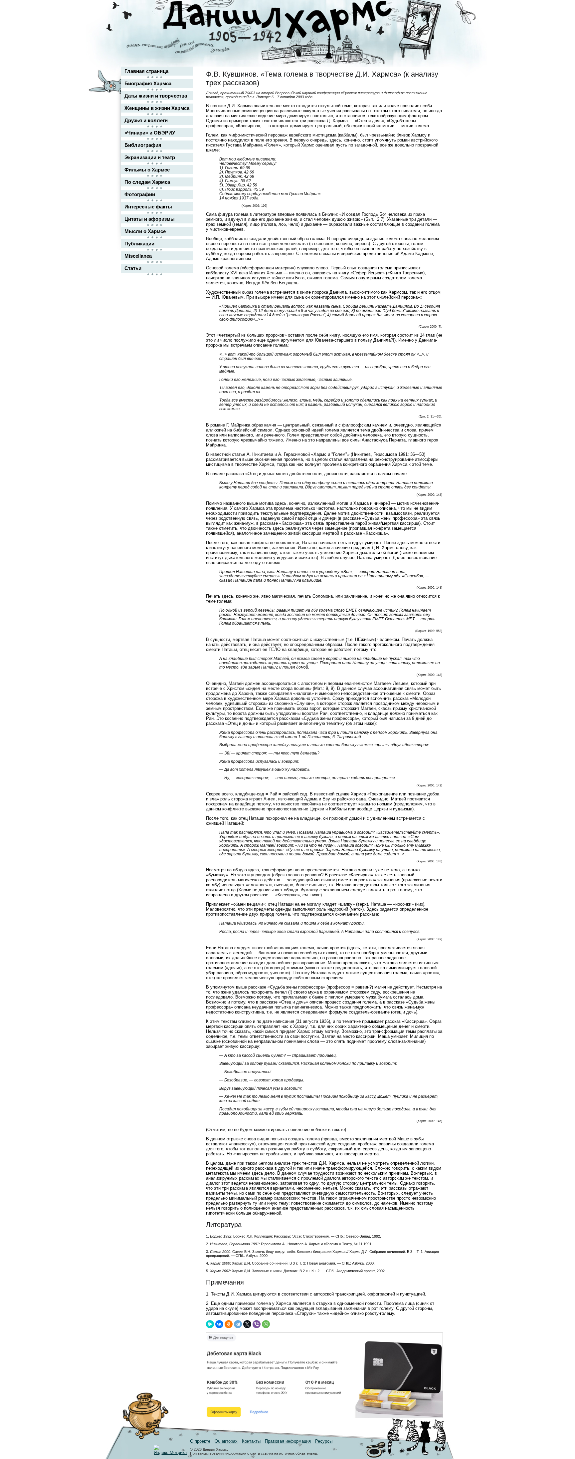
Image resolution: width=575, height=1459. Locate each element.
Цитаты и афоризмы (149, 219)
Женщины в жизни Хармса (156, 108)
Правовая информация (288, 1441)
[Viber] (257, 1324)
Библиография (142, 145)
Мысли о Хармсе (145, 231)
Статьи (132, 268)
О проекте (200, 1441)
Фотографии (139, 194)
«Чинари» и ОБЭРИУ (149, 133)
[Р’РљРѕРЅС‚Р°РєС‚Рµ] (219, 1324)
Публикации (139, 243)
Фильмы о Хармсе (147, 169)
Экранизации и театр (149, 157)
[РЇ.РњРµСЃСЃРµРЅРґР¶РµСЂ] (210, 1324)
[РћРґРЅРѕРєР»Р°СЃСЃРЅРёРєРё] (229, 1324)
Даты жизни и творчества (155, 96)
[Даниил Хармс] (290, 21)
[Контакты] (432, 24)
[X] (247, 1324)
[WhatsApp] (266, 1324)
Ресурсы (323, 1441)
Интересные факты (148, 206)
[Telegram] (238, 1324)
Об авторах (226, 1441)
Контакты (251, 1441)
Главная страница (146, 71)
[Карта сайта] (432, 11)
